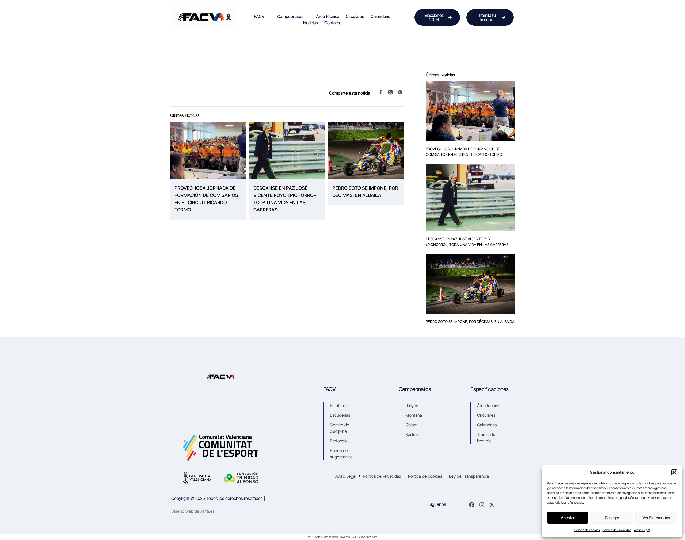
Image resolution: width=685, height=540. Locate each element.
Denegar (612, 517)
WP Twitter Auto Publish (323, 537)
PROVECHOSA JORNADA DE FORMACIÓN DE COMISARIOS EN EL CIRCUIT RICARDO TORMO (206, 199)
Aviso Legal (642, 530)
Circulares (355, 16)
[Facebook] (471, 504)
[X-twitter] (492, 504)
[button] (674, 472)
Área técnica (327, 16)
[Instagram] (482, 504)
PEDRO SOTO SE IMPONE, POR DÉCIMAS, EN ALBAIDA (365, 191)
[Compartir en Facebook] (380, 92)
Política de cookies (587, 530)
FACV (259, 16)
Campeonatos (290, 16)
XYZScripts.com (367, 537)
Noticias (310, 22)
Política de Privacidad (617, 530)
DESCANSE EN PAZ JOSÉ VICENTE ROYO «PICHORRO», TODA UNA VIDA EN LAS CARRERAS (285, 199)
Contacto (332, 22)
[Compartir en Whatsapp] (400, 92)
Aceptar (567, 517)
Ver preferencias (656, 517)
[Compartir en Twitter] (390, 92)
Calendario (380, 16)
